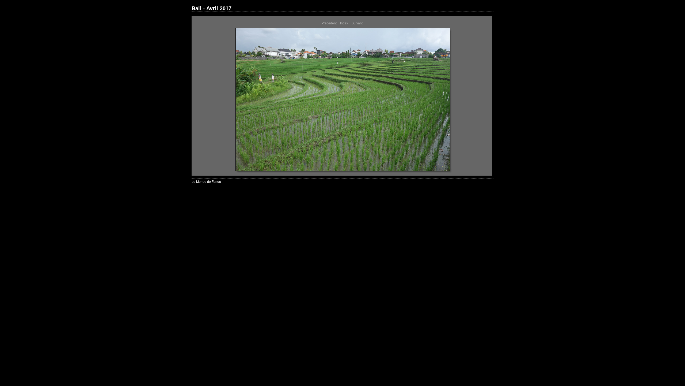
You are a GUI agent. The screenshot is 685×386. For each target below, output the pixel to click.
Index (344, 23)
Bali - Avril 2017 (211, 8)
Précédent (329, 23)
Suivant (357, 23)
